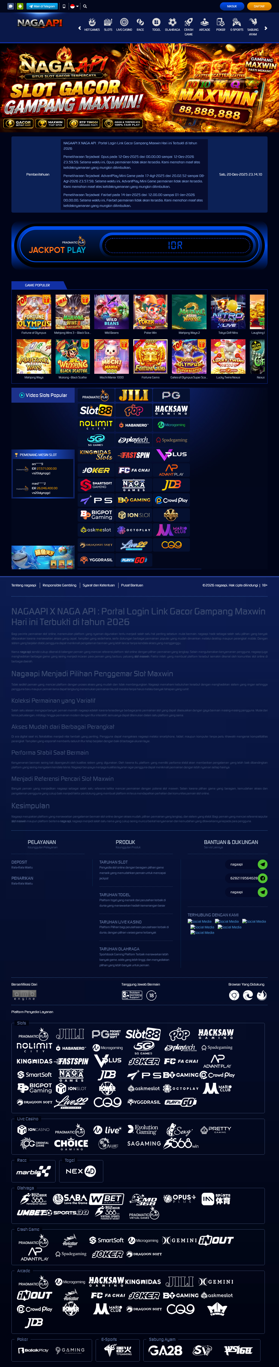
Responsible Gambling (59, 585)
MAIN (37, 312)
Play (76, 250)
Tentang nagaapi (23, 585)
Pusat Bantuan (132, 585)
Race (140, 30)
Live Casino (124, 30)
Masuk (232, 6)
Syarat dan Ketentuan (99, 585)
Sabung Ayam (253, 32)
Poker (220, 30)
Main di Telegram (44, 6)
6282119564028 (244, 878)
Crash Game (188, 32)
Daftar (259, 6)
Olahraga (172, 30)
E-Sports (237, 30)
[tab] (96, 395)
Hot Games (92, 30)
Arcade (204, 30)
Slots (108, 30)
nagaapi (203, 634)
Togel (156, 30)
